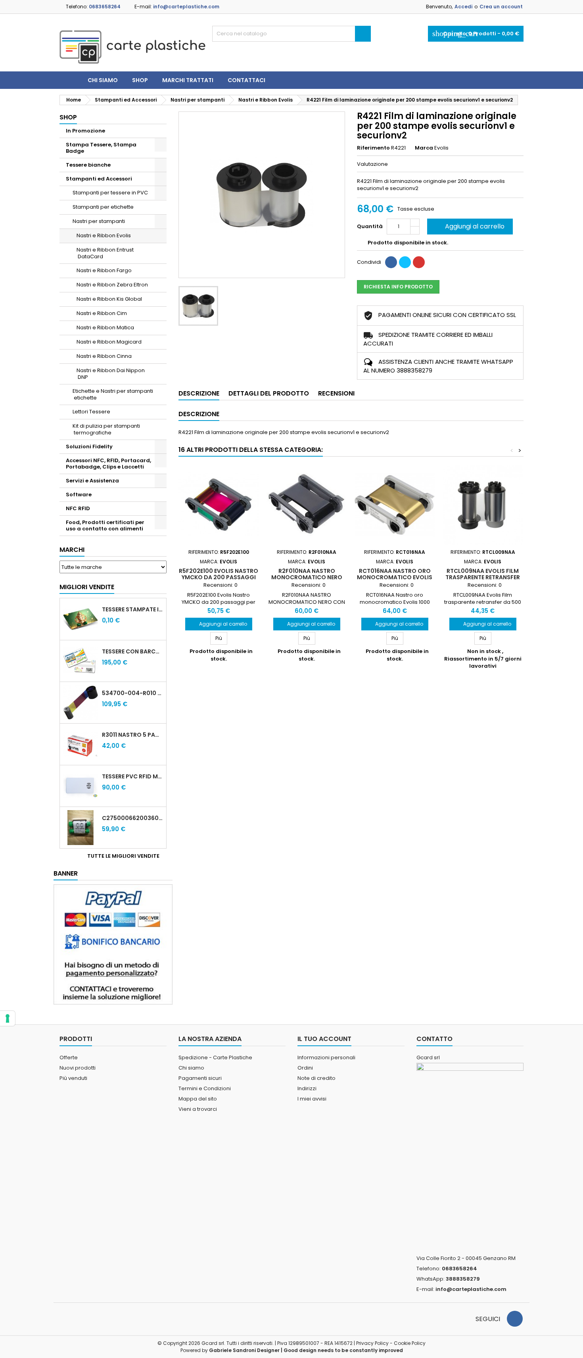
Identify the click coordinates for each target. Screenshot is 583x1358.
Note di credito (316, 1078)
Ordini (305, 1068)
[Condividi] (391, 262)
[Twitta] (405, 262)
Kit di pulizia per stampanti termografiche (106, 429)
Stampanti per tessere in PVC (110, 192)
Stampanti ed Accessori (99, 178)
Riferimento (373, 148)
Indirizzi (306, 1088)
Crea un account (501, 6)
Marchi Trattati (187, 80)
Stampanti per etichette (103, 207)
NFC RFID (78, 508)
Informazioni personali (326, 1057)
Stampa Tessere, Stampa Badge (101, 148)
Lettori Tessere (91, 411)
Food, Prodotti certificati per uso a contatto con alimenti (105, 525)
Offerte (68, 1057)
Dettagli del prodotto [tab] (268, 393)
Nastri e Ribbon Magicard (109, 342)
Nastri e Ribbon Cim (102, 313)
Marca (424, 148)
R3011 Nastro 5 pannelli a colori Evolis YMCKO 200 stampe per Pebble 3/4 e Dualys (132, 735)
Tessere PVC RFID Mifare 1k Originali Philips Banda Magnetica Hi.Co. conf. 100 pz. (132, 776)
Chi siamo (103, 80)
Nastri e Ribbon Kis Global (109, 299)
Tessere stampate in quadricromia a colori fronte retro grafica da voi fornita (132, 609)
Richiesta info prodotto (398, 286)
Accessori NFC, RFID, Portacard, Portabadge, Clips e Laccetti (108, 464)
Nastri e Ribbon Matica (105, 327)
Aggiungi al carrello (469, 226)
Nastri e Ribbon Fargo (104, 270)
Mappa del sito (197, 1099)
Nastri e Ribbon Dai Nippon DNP (111, 374)
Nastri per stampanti (99, 221)
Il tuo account (324, 1038)
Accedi (463, 6)
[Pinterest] (419, 262)
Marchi (71, 549)
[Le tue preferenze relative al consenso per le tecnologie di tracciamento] (7, 1018)
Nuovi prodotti (77, 1068)
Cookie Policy (410, 1343)
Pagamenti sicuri (200, 1078)
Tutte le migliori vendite (126, 856)
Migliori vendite (86, 587)
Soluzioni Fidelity (89, 446)
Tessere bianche (88, 165)
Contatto (434, 1038)
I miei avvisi (311, 1099)
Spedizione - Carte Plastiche (215, 1057)
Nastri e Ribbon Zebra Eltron (112, 284)
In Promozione (85, 130)
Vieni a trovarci (197, 1109)
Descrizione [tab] (198, 393)
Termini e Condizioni (204, 1088)
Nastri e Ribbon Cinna (104, 356)
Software (79, 494)
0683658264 (105, 6)
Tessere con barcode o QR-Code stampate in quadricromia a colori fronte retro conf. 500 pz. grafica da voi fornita (132, 651)
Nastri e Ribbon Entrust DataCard (105, 253)
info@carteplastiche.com (186, 6)
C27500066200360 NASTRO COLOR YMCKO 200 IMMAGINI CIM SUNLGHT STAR (132, 818)
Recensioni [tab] (336, 393)
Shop (140, 80)
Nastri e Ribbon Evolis (104, 235)
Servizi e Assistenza (92, 480)
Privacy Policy (372, 1343)
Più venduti (73, 1078)
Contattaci (246, 80)
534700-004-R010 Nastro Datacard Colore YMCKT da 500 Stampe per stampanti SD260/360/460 (132, 693)
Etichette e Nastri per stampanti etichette (113, 394)
